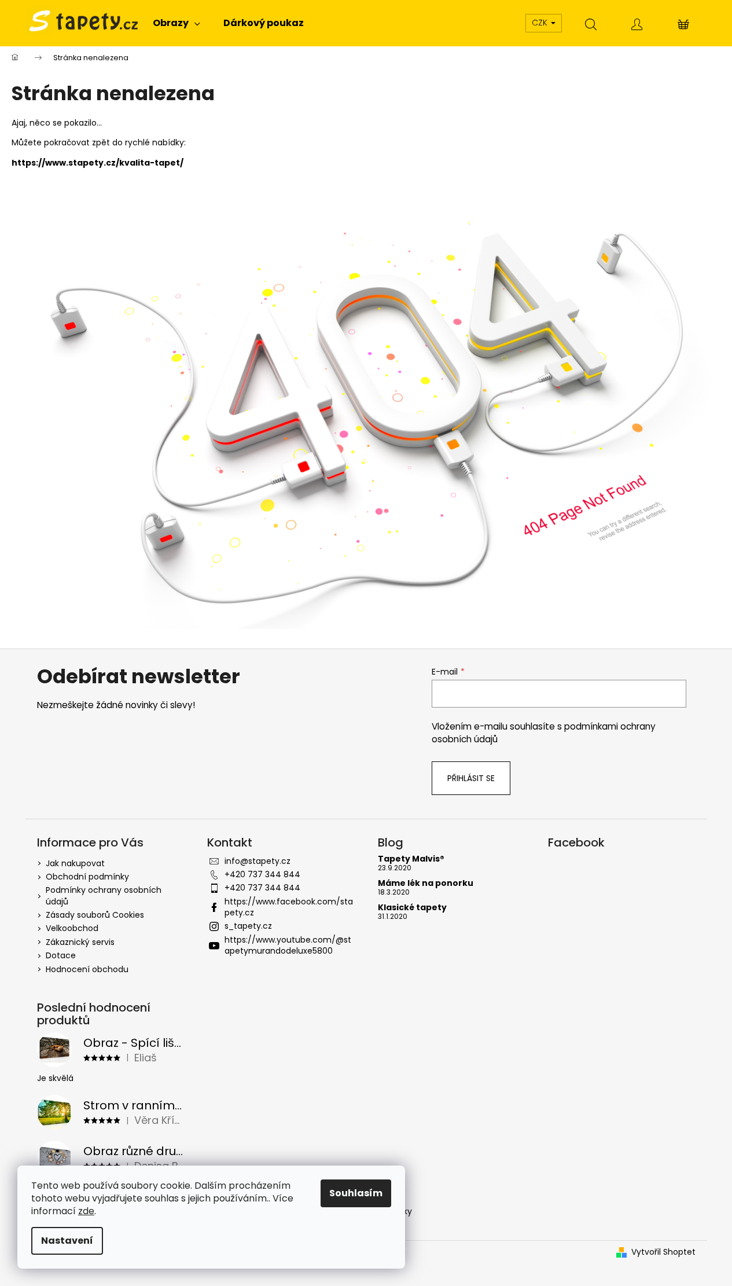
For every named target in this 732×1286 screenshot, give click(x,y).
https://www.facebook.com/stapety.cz (289, 907)
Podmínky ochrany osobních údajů (103, 895)
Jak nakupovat (75, 863)
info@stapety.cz (257, 861)
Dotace (61, 955)
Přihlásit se (471, 778)
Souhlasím (355, 1193)
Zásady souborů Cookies (95, 915)
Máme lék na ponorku (425, 883)
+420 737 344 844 (262, 874)
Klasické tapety (412, 907)
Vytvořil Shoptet (663, 1252)
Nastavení (67, 1240)
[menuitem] (176, 23)
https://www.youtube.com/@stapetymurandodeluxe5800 (288, 945)
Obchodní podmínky (87, 876)
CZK (541, 22)
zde (86, 1211)
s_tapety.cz (248, 926)
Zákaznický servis (80, 942)
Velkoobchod (72, 928)
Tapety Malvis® (411, 859)
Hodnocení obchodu (87, 969)
